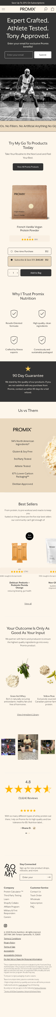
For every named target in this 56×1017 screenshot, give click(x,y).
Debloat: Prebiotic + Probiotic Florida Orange (19, 585)
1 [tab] (26, 833)
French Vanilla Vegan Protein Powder (29, 228)
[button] (3, 9)
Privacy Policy (9, 942)
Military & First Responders (10, 912)
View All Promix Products (28, 167)
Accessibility (9, 951)
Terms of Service (40, 988)
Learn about (23, 985)
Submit (42, 54)
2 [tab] (27, 833)
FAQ (32, 906)
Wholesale (35, 899)
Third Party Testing (12, 895)
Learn (6, 899)
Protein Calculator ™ (13, 891)
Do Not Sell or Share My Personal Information (23, 959)
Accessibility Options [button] (13, 955)
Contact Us (35, 891)
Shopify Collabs (11, 903)
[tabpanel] (28, 819)
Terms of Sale (9, 947)
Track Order (36, 895)
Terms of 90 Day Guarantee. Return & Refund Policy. (22, 992)
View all (28, 603)
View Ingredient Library (28, 714)
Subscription (36, 903)
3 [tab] (29, 833)
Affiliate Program (11, 906)
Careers (7, 917)
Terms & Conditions (12, 938)
